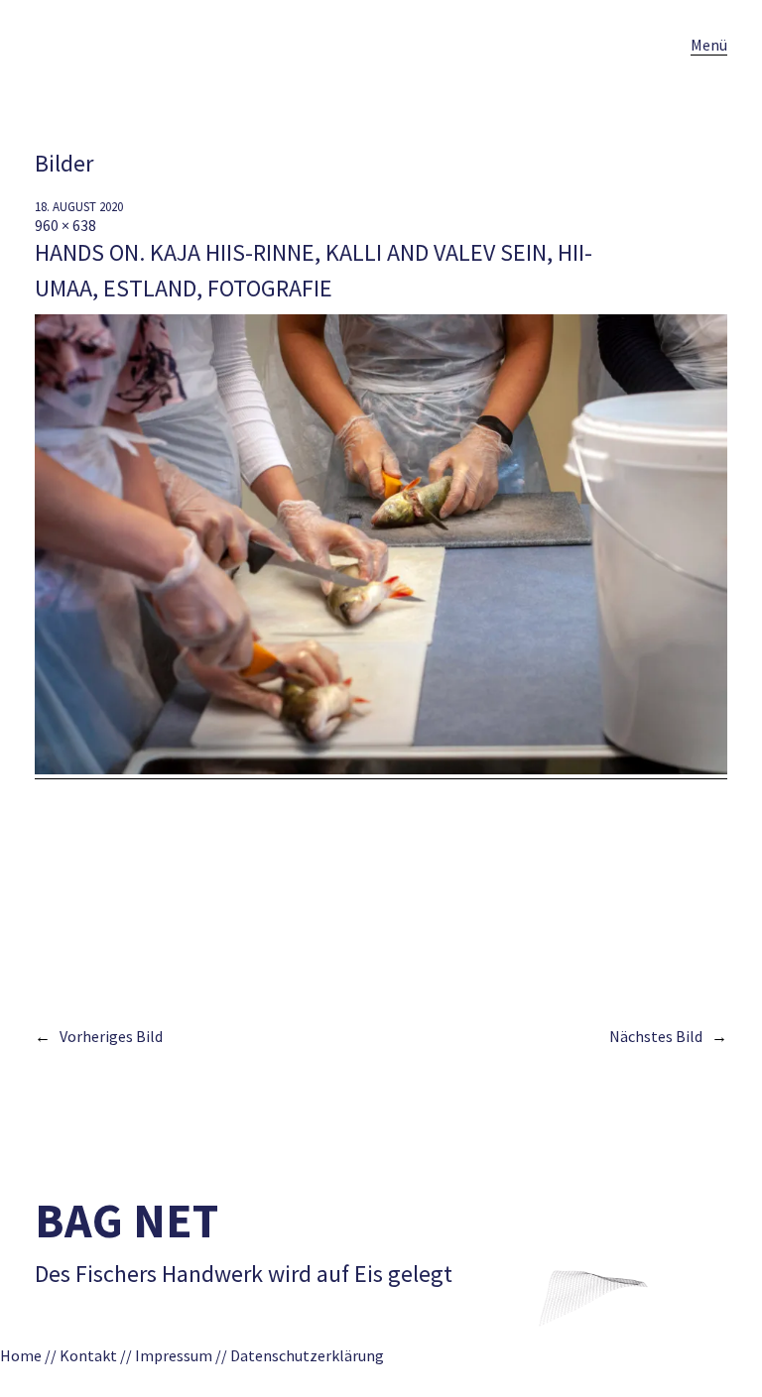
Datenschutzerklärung (313, 1355)
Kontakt (88, 1355)
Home (21, 1355)
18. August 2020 (79, 206)
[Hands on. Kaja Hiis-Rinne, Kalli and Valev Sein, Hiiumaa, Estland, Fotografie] (381, 768)
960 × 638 (65, 225)
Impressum (173, 1355)
